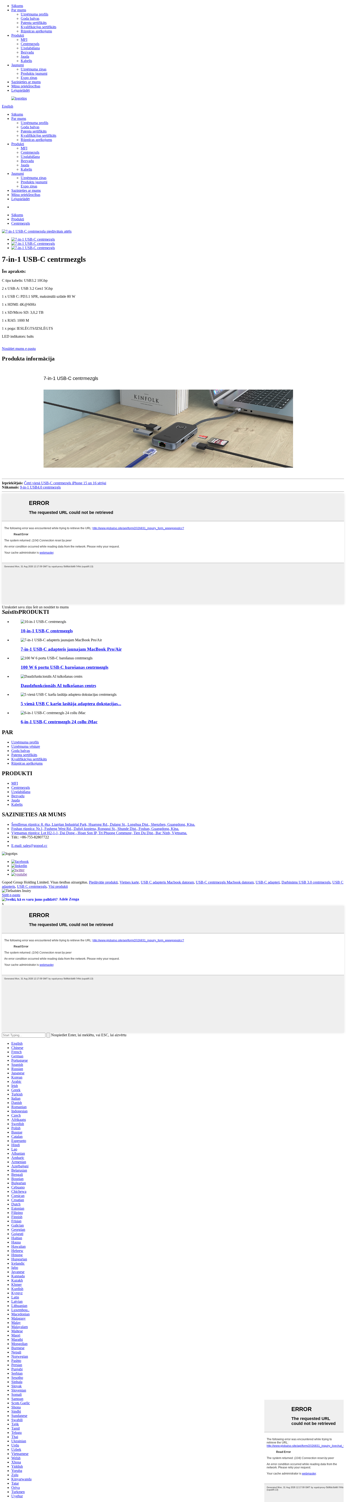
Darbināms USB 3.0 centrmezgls (306, 882)
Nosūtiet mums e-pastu (19, 349)
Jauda (25, 57)
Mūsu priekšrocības (25, 86)
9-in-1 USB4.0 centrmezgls (40, 487)
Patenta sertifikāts (34, 23)
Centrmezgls (30, 44)
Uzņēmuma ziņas (33, 69)
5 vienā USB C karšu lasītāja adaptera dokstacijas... (71, 703)
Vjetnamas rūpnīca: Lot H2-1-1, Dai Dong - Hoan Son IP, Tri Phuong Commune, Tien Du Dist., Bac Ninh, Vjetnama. (99, 833)
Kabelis (26, 61)
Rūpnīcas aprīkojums (36, 31)
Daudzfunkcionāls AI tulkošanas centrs (58, 685)
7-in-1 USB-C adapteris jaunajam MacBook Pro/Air (71, 649)
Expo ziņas (29, 78)
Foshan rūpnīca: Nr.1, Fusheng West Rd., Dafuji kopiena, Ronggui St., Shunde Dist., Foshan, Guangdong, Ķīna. (95, 829)
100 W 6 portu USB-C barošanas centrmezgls (64, 667)
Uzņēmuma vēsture (25, 746)
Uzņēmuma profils (34, 14)
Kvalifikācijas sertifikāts (38, 27)
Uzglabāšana (30, 48)
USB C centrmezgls (32, 886)
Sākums (17, 6)
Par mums (18, 10)
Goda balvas (30, 18)
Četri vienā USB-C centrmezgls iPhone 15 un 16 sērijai (65, 483)
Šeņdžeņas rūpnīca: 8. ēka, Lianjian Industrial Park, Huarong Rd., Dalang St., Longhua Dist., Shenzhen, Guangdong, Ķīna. (103, 824)
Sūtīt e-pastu (11, 895)
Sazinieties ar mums (26, 82)
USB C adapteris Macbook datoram (167, 882)
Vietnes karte (129, 882)
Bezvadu (27, 52)
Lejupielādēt (20, 90)
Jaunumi (17, 65)
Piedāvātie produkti (103, 882)
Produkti (17, 35)
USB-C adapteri (268, 882)
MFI (24, 40)
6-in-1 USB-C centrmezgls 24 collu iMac (59, 721)
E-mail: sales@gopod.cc (29, 846)
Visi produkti (58, 886)
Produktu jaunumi (34, 73)
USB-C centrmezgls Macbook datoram (225, 882)
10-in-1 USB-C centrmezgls (47, 630)
